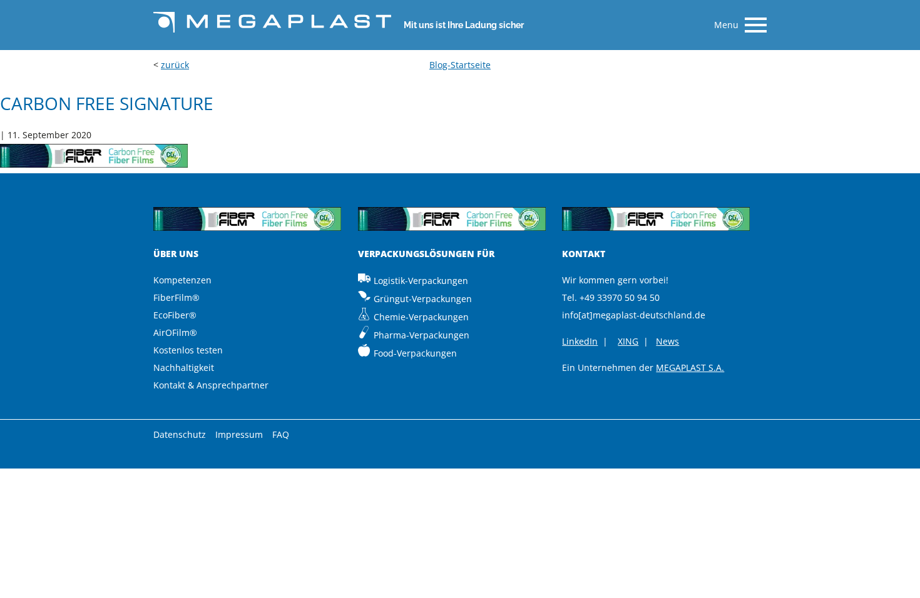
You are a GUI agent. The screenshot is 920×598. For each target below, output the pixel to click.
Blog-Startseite (460, 65)
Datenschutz (179, 434)
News (667, 341)
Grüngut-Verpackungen (423, 299)
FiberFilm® (176, 297)
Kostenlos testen (188, 350)
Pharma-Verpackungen (421, 335)
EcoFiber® (175, 315)
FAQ (280, 434)
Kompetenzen (182, 280)
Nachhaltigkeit (183, 367)
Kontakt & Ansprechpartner (210, 385)
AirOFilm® (175, 332)
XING (628, 341)
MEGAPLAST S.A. (690, 367)
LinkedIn (580, 341)
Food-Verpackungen (415, 353)
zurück (175, 65)
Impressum (239, 434)
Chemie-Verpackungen (421, 317)
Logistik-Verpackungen (421, 280)
